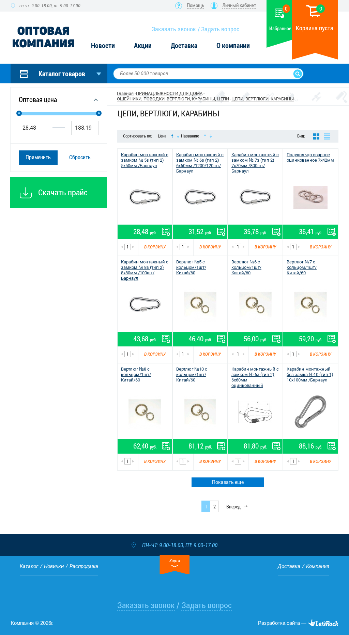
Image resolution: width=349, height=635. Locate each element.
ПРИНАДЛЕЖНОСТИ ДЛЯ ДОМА (169, 93)
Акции (143, 46)
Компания (317, 566)
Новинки (54, 566)
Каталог (29, 566)
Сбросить (80, 157)
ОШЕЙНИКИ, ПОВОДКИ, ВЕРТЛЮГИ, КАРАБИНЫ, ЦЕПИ (173, 98)
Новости (103, 46)
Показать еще (228, 482)
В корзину (155, 246)
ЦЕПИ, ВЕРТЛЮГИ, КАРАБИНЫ (262, 98)
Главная (125, 93)
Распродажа (84, 566)
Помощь (195, 5)
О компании (233, 46)
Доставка (184, 46)
